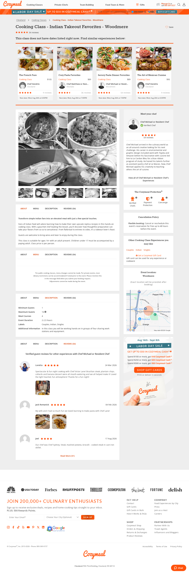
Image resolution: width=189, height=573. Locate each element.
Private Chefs (61, 4)
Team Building (87, 4)
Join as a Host (160, 510)
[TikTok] (18, 527)
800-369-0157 (169, 5)
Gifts (142, 4)
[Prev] (25, 149)
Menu (36, 208)
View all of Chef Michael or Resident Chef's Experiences (148, 179)
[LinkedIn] (43, 527)
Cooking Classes (35, 4)
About (23, 208)
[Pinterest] (33, 527)
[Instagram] (8, 527)
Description (51, 208)
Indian (139, 250)
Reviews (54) (70, 208)
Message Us (165, 3)
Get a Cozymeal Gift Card (149, 255)
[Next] (109, 149)
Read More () (67, 456)
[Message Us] (158, 4)
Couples (130, 250)
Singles (147, 250)
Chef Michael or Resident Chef (154, 122)
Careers (158, 513)
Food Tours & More (114, 4)
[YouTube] (28, 527)
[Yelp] (23, 527)
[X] (38, 527)
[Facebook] (13, 527)
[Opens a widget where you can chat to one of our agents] (178, 568)
